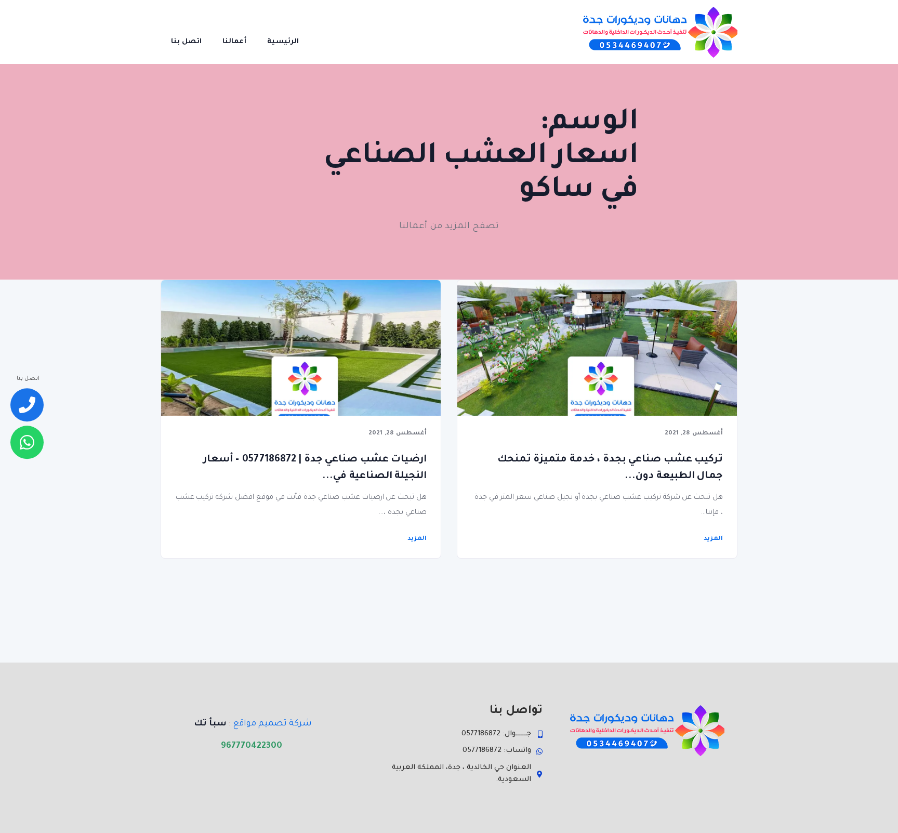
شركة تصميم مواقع (272, 724)
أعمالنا (234, 42)
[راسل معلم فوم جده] (27, 442)
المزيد (713, 539)
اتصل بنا (186, 42)
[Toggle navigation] (323, 31)
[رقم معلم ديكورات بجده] (27, 405)
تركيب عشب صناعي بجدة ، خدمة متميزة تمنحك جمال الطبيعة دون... (610, 468)
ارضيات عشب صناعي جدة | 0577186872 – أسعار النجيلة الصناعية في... (315, 468)
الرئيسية (283, 42)
